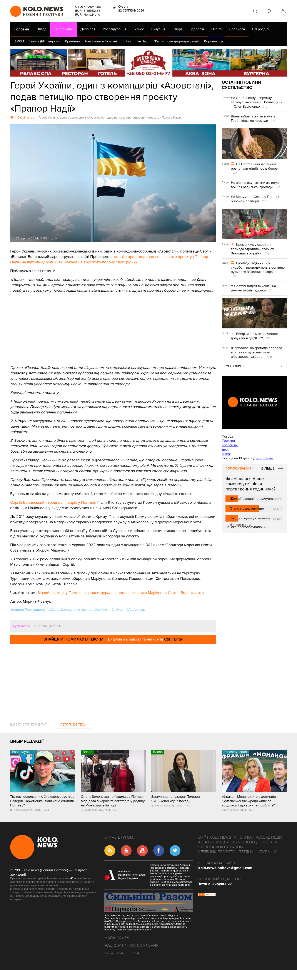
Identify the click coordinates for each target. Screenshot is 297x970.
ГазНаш (142, 41)
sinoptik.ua (264, 458)
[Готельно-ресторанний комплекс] (148, 63)
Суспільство (63, 29)
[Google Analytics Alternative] (207, 895)
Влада (41, 29)
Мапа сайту (116, 937)
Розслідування (114, 29)
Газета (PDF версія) (44, 41)
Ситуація (158, 29)
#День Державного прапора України (78, 609)
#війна (117, 609)
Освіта (216, 29)
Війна (126, 41)
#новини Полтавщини (27, 609)
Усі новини (235, 366)
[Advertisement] (113, 325)
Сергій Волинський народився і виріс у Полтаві (52, 502)
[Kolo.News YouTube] (254, 402)
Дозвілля (87, 29)
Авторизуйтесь (72, 724)
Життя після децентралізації (176, 41)
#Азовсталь (135, 609)
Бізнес (139, 29)
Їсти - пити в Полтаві (101, 41)
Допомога (237, 29)
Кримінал (72, 41)
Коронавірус (214, 41)
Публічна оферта (121, 953)
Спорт (177, 29)
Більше (267, 468)
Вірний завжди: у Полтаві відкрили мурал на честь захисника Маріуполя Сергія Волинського (120, 592)
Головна (21, 29)
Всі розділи (262, 29)
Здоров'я (197, 29)
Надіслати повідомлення (131, 945)
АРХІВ (19, 41)
